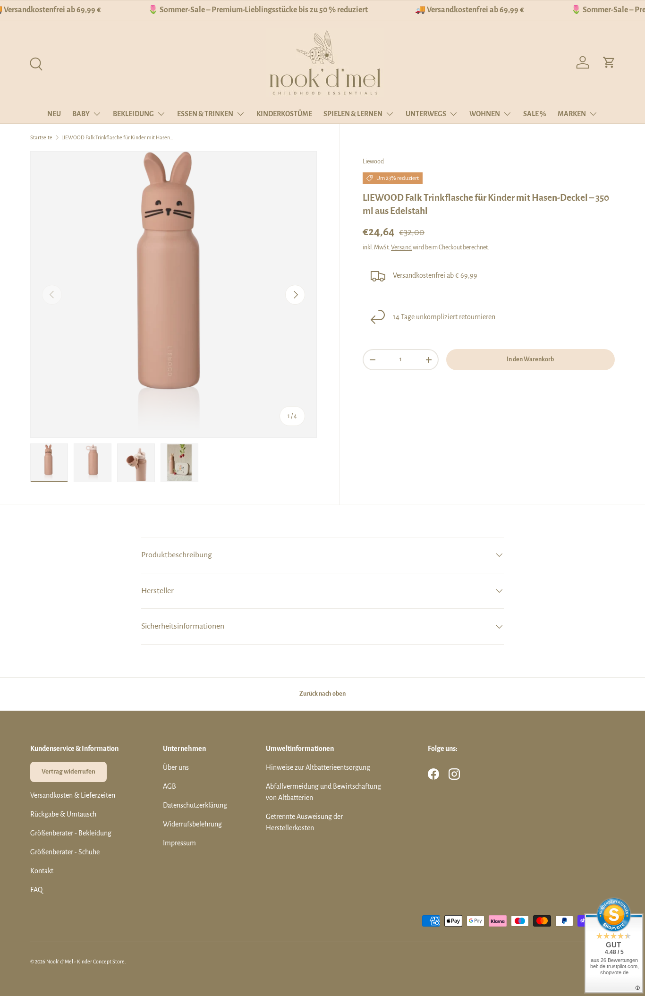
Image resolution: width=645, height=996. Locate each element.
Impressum (179, 843)
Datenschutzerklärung (195, 805)
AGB (169, 786)
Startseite (41, 137)
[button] (609, 62)
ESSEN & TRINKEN (205, 114)
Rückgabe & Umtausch (63, 814)
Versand (401, 247)
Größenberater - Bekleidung (70, 833)
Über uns (176, 767)
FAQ (36, 890)
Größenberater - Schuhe (65, 852)
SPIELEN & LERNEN (352, 114)
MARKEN (572, 114)
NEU (54, 114)
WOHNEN (484, 114)
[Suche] (35, 62)
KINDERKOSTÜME (284, 114)
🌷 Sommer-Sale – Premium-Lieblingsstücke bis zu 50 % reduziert (258, 10)
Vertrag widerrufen (68, 771)
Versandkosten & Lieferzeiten (72, 795)
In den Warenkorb (530, 359)
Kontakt (41, 871)
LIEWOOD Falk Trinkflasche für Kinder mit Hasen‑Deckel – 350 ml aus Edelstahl (118, 137)
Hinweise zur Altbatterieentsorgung (318, 767)
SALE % (534, 114)
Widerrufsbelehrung (192, 824)
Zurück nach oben (322, 693)
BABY (81, 114)
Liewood (373, 161)
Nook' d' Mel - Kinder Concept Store (85, 961)
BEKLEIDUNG (133, 114)
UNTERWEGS (426, 114)
